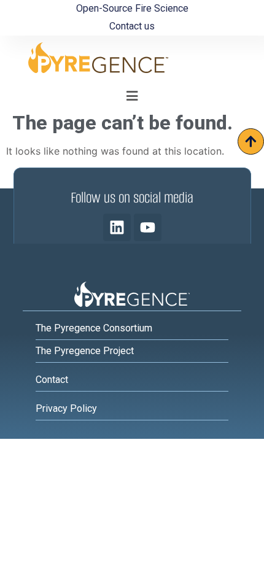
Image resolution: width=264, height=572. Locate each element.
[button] (132, 96)
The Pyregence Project (85, 351)
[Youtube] (147, 227)
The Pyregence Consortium (94, 328)
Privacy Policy (66, 408)
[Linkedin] (117, 227)
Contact (52, 379)
